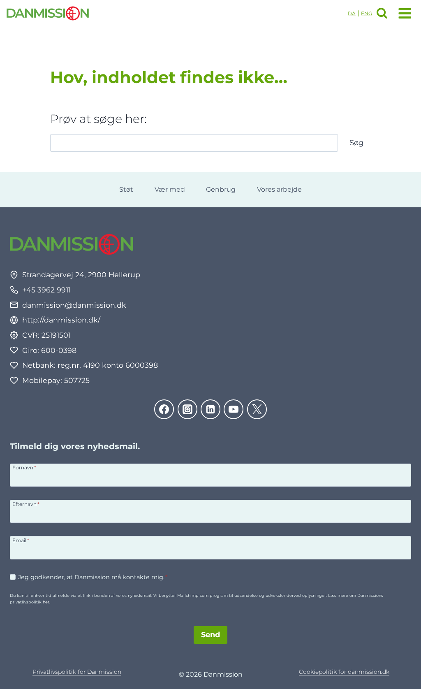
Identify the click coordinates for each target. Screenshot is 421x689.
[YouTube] (233, 409)
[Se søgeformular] (382, 13)
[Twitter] (257, 409)
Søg (356, 142)
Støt (126, 189)
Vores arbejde (279, 189)
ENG (366, 13)
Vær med (170, 189)
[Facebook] (164, 409)
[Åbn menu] (403, 13)
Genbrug (221, 189)
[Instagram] (187, 409)
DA (352, 13)
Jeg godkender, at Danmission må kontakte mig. (93, 577)
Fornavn (24, 467)
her (46, 602)
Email (20, 540)
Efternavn (25, 504)
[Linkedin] (210, 409)
